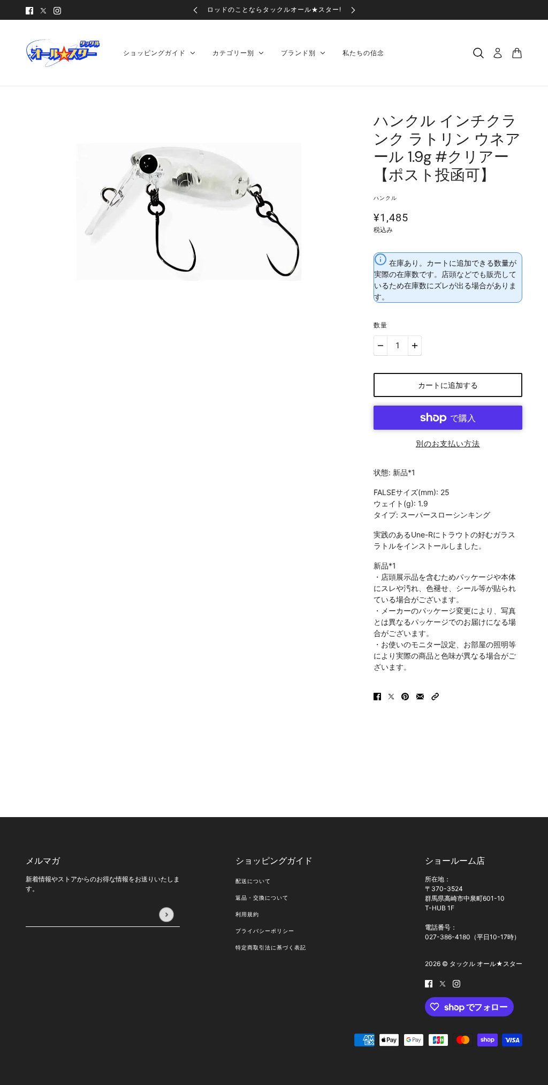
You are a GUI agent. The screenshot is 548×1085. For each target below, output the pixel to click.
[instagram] (57, 10)
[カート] (517, 53)
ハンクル (385, 198)
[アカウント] (497, 53)
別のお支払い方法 (448, 443)
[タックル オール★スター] (66, 53)
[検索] (478, 53)
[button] (435, 695)
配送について (253, 881)
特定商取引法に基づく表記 (270, 948)
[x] (43, 10)
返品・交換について (261, 898)
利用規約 (247, 914)
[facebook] (29, 10)
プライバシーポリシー (264, 931)
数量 (380, 325)
